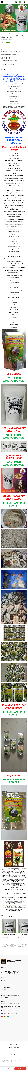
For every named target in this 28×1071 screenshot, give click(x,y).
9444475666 (5, 997)
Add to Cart (7, 1068)
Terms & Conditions (9, 1061)
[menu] (2, 2)
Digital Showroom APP (16, 1060)
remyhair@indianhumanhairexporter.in (11, 995)
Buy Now (20, 1068)
